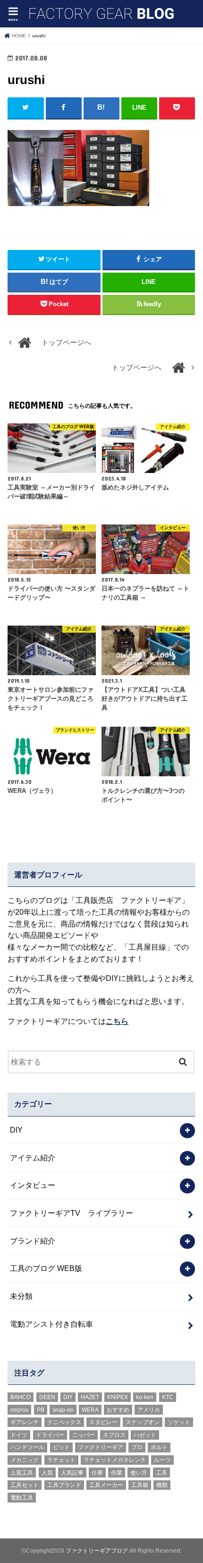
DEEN (47, 1397)
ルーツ (162, 1460)
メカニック (24, 1460)
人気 (47, 1472)
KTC (167, 1397)
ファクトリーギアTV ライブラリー (71, 1213)
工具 (161, 1472)
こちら (117, 1021)
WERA (90, 1410)
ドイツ (18, 1435)
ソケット (179, 1422)
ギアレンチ (24, 1422)
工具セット (24, 1485)
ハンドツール (27, 1447)
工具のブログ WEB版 (46, 1268)
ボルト (159, 1447)
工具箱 (139, 1485)
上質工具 (21, 1472)
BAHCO (20, 1397)
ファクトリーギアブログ (97, 1551)
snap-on (63, 1410)
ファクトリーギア (100, 1447)
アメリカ (148, 1410)
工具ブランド (64, 1485)
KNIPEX (117, 1397)
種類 (162, 1485)
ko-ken (144, 1397)
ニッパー (83, 1435)
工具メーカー (106, 1485)
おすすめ (118, 1410)
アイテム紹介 (32, 1157)
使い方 (138, 1472)
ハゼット (145, 1435)
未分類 (21, 1296)
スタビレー (103, 1422)
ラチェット (61, 1460)
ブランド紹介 (32, 1241)
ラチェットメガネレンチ (115, 1460)
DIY (16, 1129)
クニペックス (64, 1422)
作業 (116, 1472)
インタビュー (32, 1185)
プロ (137, 1447)
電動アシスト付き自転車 (51, 1324)
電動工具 (21, 1497)
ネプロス (114, 1435)
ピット (61, 1447)
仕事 (97, 1472)
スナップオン (143, 1422)
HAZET (90, 1397)
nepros (19, 1410)
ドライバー (50, 1435)
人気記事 (72, 1472)
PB (40, 1410)
